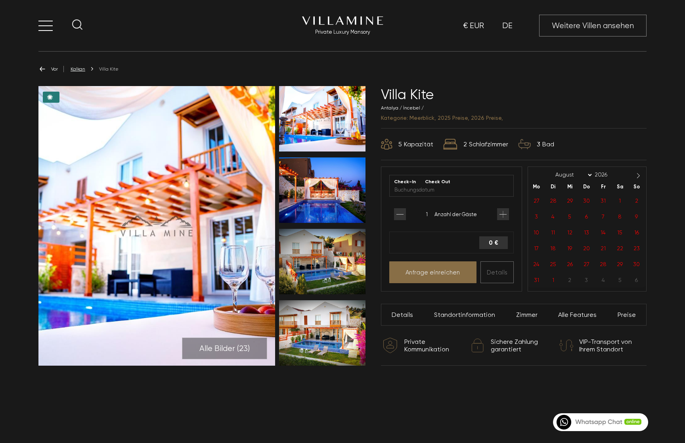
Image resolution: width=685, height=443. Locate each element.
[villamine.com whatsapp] (600, 422)
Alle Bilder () (224, 348)
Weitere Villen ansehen (593, 25)
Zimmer (527, 314)
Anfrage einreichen (433, 272)
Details (497, 272)
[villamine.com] (45, 25)
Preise (627, 314)
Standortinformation (464, 314)
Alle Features (577, 314)
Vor (54, 69)
